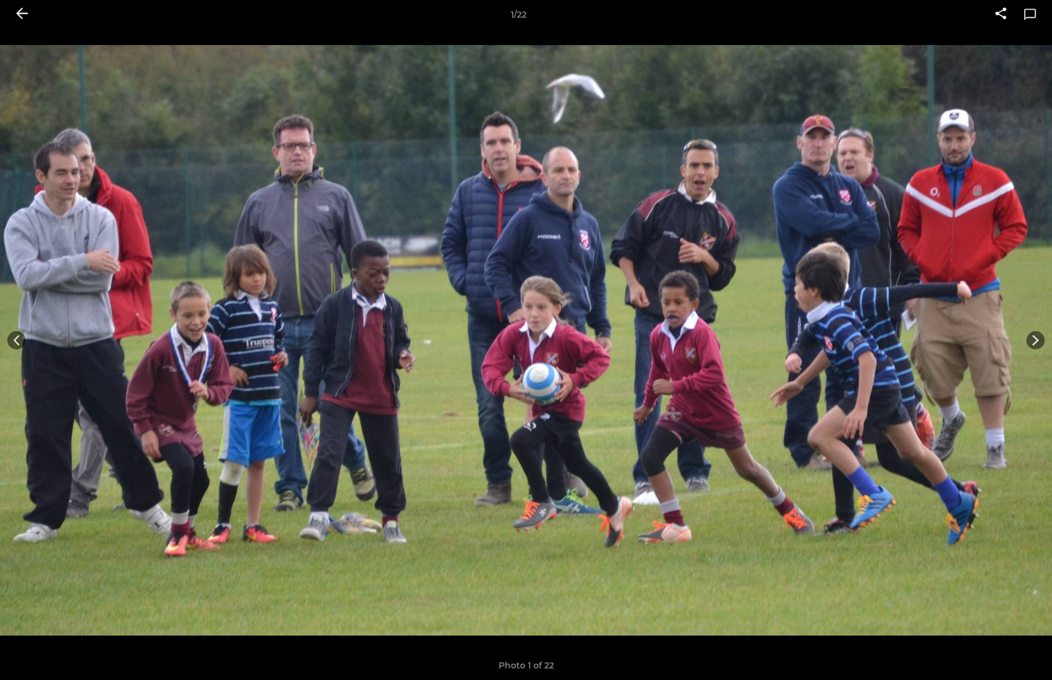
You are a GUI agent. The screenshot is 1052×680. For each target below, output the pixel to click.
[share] (1001, 14)
